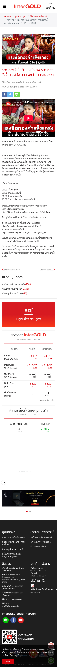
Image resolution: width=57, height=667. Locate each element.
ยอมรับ (8, 661)
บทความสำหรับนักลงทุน (13, 537)
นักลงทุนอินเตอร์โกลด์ (12, 549)
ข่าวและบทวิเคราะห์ (31, 82)
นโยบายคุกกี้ (14, 655)
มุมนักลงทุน (19, 16)
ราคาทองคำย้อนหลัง (45, 400)
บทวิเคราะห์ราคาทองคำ (41, 537)
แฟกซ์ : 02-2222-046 (13, 599)
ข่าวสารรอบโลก (38, 546)
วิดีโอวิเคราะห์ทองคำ (38, 16)
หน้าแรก (8, 16)
